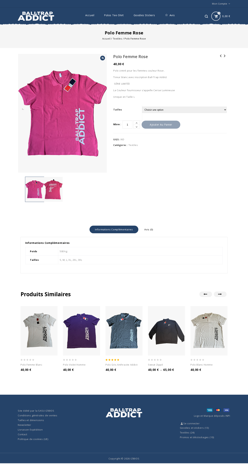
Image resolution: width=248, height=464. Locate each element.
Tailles (117, 109)
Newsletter (24, 425)
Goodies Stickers (144, 15)
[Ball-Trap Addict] (36, 16)
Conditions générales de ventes (37, 415)
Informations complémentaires (114, 229)
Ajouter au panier (161, 124)
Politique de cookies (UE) (33, 439)
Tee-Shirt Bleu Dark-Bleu (225, 58)
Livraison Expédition (30, 429)
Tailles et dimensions (31, 420)
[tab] (114, 229)
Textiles (117, 38)
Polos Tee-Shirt (114, 15)
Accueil (89, 15)
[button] (102, 58)
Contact (22, 434)
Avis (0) (148, 229)
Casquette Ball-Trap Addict (221, 58)
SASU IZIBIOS (46, 410)
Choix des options (35, 374)
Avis (172, 15)
